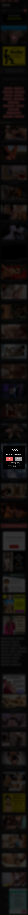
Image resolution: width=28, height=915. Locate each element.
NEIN (18, 458)
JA (10, 458)
